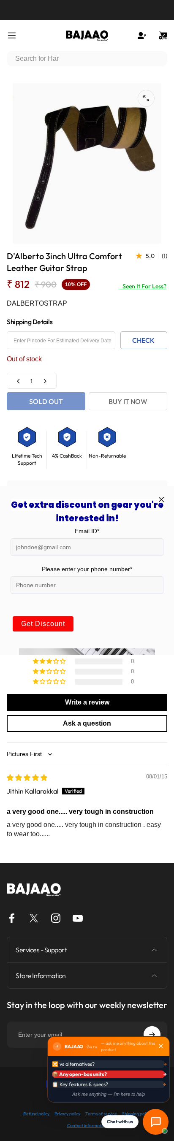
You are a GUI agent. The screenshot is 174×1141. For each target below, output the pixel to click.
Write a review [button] (87, 702)
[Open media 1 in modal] (146, 98)
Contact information (87, 1125)
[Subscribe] (152, 1034)
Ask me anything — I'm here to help (108, 1094)
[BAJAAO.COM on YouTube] (78, 918)
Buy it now (128, 401)
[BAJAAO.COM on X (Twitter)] (34, 918)
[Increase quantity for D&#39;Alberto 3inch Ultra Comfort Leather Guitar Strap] (45, 381)
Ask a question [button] (87, 723)
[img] (27, 777)
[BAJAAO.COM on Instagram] (56, 918)
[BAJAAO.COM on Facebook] (12, 918)
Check (143, 340)
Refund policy (36, 1114)
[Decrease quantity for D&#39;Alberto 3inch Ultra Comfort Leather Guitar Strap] (18, 381)
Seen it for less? (142, 286)
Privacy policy (67, 1114)
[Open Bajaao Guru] (156, 1122)
